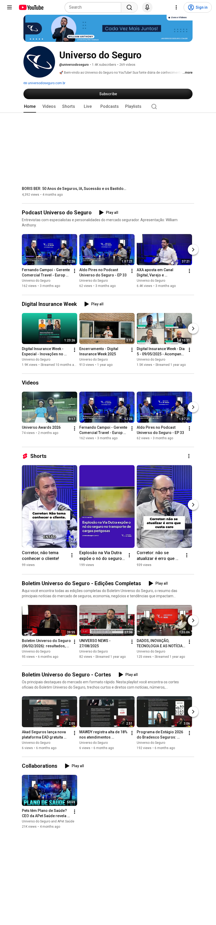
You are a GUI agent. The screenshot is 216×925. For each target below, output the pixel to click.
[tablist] (108, 106)
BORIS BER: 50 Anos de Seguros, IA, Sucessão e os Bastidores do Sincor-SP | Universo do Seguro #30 (74, 188)
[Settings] (176, 7)
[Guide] (9, 7)
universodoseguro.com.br (46, 83)
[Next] (193, 250)
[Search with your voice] (147, 7)
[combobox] (94, 7)
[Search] (129, 7)
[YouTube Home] (31, 7)
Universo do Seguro (36, 281)
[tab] (29, 106)
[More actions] (74, 271)
